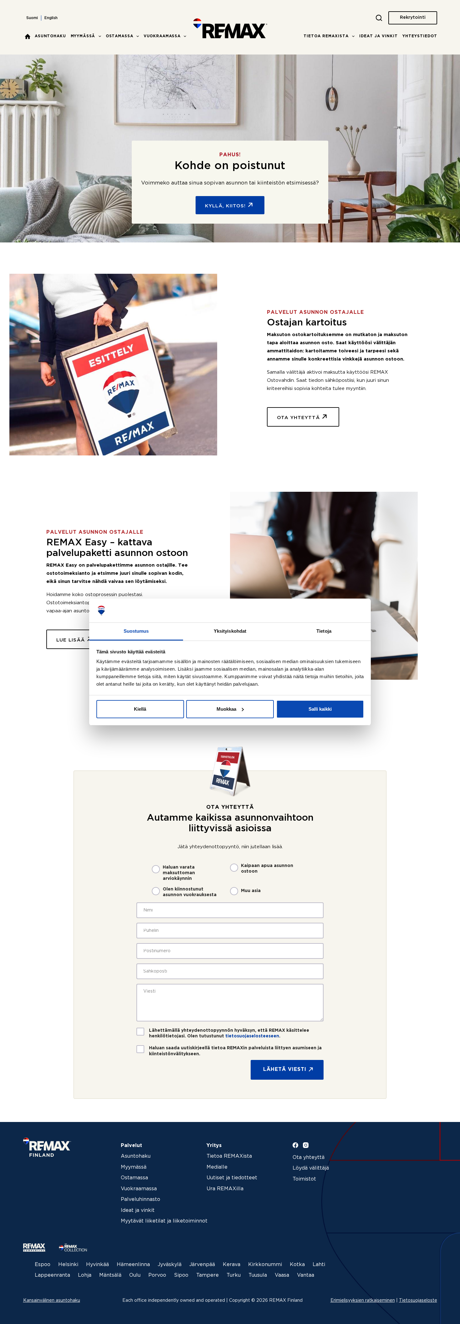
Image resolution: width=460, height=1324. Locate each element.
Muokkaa (226, 709)
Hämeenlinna (133, 1264)
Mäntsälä (110, 1275)
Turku (234, 1275)
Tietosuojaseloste (418, 1300)
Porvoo (157, 1275)
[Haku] (379, 18)
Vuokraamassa (162, 36)
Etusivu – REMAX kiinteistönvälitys (28, 36)
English (51, 18)
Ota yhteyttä (309, 1157)
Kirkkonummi (265, 1264)
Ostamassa (119, 36)
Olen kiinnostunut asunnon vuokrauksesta (190, 892)
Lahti (319, 1264)
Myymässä (83, 36)
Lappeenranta (52, 1275)
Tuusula (257, 1275)
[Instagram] (306, 1145)
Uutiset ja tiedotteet (232, 1178)
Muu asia (251, 891)
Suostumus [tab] (136, 631)
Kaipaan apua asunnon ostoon (267, 868)
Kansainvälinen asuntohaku (51, 1300)
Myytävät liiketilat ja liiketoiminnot (164, 1221)
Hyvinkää (97, 1264)
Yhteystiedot (419, 36)
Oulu (135, 1275)
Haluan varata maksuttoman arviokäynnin (179, 872)
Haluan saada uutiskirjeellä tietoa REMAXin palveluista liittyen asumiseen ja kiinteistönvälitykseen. (235, 1051)
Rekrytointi (413, 17)
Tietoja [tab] (323, 631)
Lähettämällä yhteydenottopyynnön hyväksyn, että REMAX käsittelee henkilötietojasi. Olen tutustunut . (229, 1033)
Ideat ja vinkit (378, 36)
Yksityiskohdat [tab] (230, 631)
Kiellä (140, 709)
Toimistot (304, 1179)
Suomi (32, 18)
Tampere (207, 1275)
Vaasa (282, 1275)
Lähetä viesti (284, 1069)
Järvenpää (202, 1264)
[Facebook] (295, 1145)
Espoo (42, 1264)
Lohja (84, 1275)
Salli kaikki (320, 709)
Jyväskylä (169, 1264)
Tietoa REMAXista (326, 36)
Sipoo (181, 1275)
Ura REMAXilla (225, 1188)
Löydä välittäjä (311, 1168)
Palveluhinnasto (140, 1199)
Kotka (297, 1264)
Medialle (217, 1167)
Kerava (231, 1264)
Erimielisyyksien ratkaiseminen (362, 1300)
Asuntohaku (50, 36)
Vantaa (305, 1275)
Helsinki (68, 1264)
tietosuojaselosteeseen (252, 1036)
